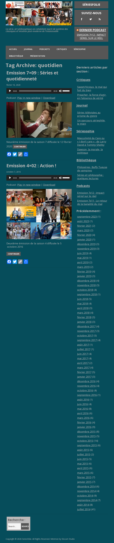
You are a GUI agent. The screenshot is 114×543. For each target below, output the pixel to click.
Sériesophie (80, 49)
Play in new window (28, 98)
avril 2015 (83, 468)
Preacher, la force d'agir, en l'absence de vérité (91, 96)
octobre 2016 (85, 390)
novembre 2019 (86, 248)
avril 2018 (83, 308)
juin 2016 (82, 404)
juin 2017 (82, 353)
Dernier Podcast (92, 30)
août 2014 (83, 504)
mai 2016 (82, 408)
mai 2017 (82, 358)
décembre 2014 (86, 486)
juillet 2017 (83, 349)
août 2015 (83, 450)
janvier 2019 (84, 276)
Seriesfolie (26, 539)
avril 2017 (83, 363)
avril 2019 (83, 262)
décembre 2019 (86, 244)
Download (49, 98)
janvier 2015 (84, 482)
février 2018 (84, 317)
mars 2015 (83, 472)
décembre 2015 (86, 431)
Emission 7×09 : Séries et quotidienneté (32, 76)
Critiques (62, 49)
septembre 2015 (87, 445)
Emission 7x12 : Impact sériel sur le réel (90, 194)
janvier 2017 (84, 376)
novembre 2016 (86, 386)
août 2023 (83, 221)
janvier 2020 (84, 239)
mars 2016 (83, 418)
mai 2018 (82, 303)
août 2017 (83, 344)
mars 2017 (83, 367)
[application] (39, 91)
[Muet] (60, 91)
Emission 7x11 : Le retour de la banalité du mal (92, 202)
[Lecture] (10, 91)
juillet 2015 (83, 454)
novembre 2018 (86, 285)
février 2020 (84, 235)
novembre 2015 (86, 436)
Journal (28, 49)
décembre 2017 (86, 326)
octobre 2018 (85, 289)
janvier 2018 (84, 321)
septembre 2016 (87, 395)
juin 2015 (82, 459)
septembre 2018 (87, 294)
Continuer (20, 146)
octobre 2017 (85, 335)
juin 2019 (82, 253)
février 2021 (84, 225)
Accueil (13, 49)
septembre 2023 (87, 216)
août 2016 (83, 399)
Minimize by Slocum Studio (62, 539)
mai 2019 (82, 257)
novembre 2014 (86, 491)
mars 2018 (83, 312)
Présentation (37, 56)
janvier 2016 (84, 427)
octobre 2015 (85, 440)
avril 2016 (83, 413)
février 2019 (84, 271)
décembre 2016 (86, 381)
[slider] (66, 90)
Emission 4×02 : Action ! (31, 166)
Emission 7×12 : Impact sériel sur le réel (91, 36)
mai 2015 (82, 463)
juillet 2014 (83, 509)
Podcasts (44, 49)
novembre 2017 (86, 331)
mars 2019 (83, 267)
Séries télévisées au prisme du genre (89, 114)
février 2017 (84, 372)
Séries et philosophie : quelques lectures (90, 176)
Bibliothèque (16, 56)
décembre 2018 (86, 280)
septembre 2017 (87, 340)
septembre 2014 (87, 500)
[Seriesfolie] (39, 24)
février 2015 (84, 477)
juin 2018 (82, 299)
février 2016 (84, 422)
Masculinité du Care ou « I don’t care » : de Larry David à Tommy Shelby (91, 141)
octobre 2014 (85, 495)
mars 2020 (83, 230)
